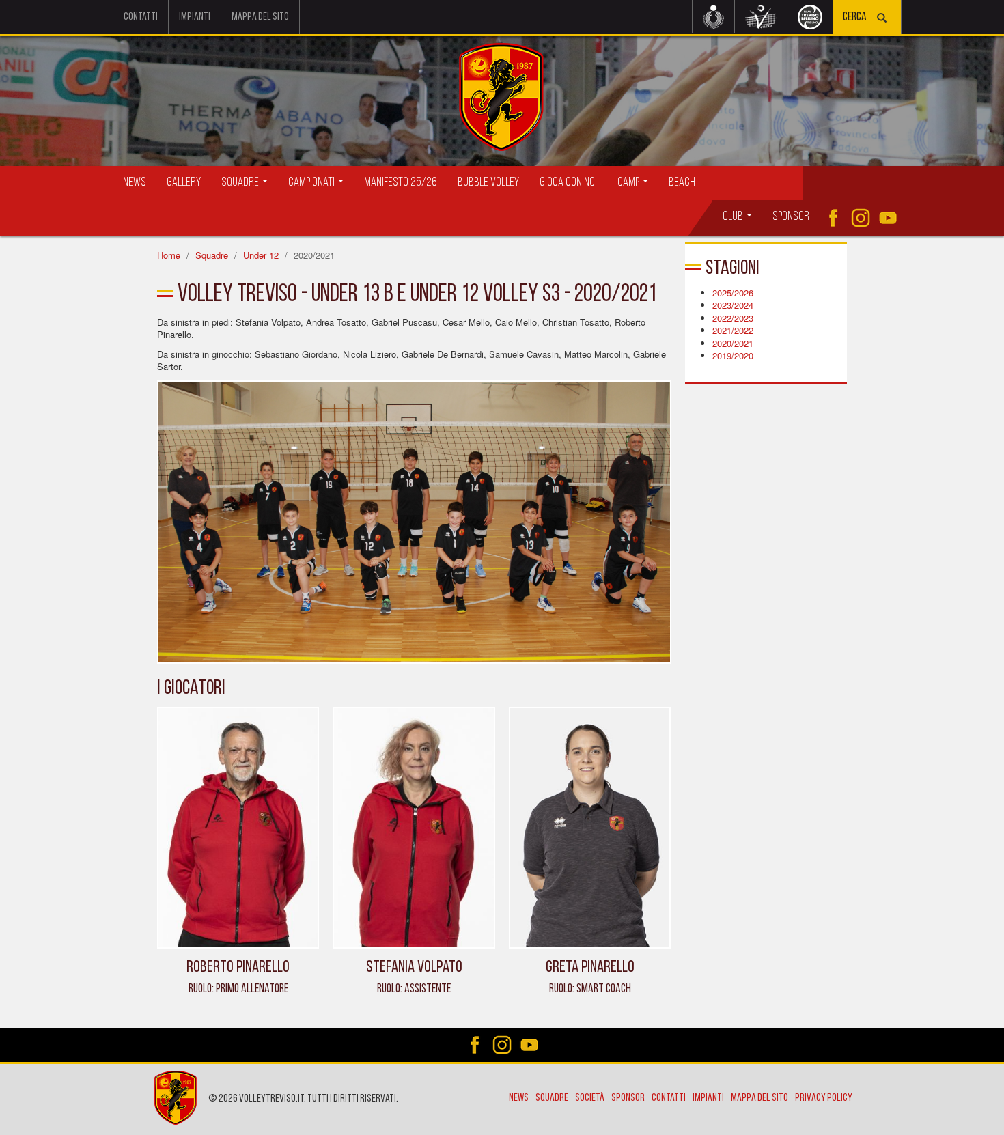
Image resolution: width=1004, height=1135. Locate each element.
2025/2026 (732, 292)
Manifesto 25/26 (400, 183)
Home (168, 255)
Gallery (184, 183)
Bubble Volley (488, 183)
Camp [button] (629, 183)
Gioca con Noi (568, 183)
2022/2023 (732, 317)
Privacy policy (823, 1098)
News (134, 183)
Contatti (141, 17)
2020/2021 (732, 343)
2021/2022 (732, 330)
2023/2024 (732, 304)
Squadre (211, 255)
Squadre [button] (241, 183)
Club (734, 217)
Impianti (194, 17)
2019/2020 (732, 355)
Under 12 (261, 255)
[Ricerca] (882, 19)
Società (589, 1098)
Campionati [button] (312, 183)
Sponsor (790, 217)
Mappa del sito (260, 17)
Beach (682, 183)
